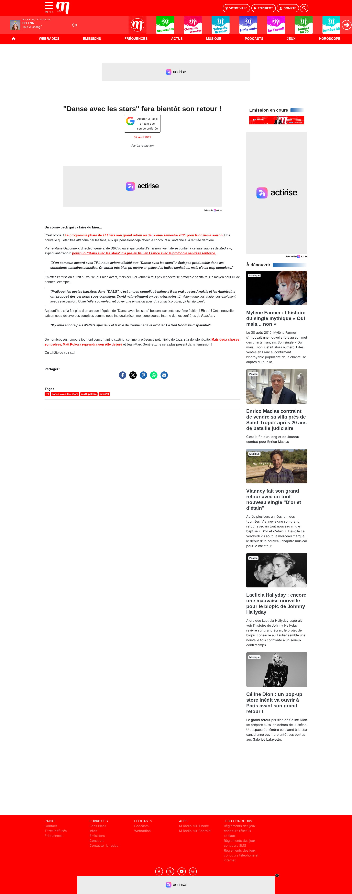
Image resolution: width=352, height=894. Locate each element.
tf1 (47, 393)
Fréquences (136, 38)
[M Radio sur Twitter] (170, 871)
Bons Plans (97, 826)
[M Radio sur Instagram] (193, 871)
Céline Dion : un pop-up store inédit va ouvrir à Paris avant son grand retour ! (274, 702)
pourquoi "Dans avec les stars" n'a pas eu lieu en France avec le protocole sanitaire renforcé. (144, 253)
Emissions (92, 38)
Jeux (291, 38)
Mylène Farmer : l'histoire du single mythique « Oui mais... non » (275, 318)
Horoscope (329, 38)
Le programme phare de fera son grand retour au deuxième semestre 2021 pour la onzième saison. (143, 235)
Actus (177, 38)
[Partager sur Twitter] (132, 377)
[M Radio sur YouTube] (181, 871)
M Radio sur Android (195, 831)
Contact (51, 826)
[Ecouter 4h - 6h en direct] (276, 120)
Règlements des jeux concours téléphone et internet (241, 855)
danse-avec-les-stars (65, 393)
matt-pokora (89, 393)
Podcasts (254, 38)
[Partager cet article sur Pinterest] (142, 377)
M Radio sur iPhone (194, 826)
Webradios (49, 38)
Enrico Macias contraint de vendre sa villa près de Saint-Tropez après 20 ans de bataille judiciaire (276, 419)
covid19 (104, 393)
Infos (93, 831)
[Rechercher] (304, 8)
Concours (96, 841)
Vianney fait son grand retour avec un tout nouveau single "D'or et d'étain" (273, 499)
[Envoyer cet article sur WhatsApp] (152, 377)
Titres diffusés (56, 831)
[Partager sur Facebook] (121, 377)
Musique (213, 38)
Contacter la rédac (103, 845)
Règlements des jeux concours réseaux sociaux (240, 831)
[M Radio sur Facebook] (159, 871)
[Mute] (74, 25)
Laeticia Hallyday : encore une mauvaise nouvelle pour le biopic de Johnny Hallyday (276, 603)
